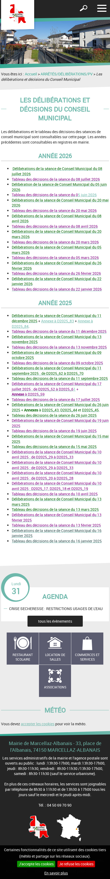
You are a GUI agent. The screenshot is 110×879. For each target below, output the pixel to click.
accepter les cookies (37, 723)
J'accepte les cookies (36, 863)
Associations (55, 687)
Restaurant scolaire (23, 657)
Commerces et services (87, 657)
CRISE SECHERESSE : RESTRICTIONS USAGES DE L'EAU (56, 608)
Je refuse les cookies (76, 863)
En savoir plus (56, 873)
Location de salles (55, 657)
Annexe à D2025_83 (57, 320)
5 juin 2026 (54, 194)
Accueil (31, 73)
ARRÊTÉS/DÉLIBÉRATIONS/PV (67, 73)
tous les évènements (55, 621)
